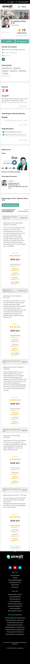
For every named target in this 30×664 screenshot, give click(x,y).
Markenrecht (13, 71)
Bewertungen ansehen (22, 35)
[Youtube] (15, 567)
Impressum (7, 56)
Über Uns (15, 572)
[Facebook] (10, 567)
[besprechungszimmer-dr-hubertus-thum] (8, 14)
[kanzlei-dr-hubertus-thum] (22, 14)
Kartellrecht (5, 71)
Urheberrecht (22, 71)
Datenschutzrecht (6, 68)
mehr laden (15, 547)
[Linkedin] (19, 567)
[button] (14, 163)
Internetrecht (16, 68)
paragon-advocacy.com (10, 53)
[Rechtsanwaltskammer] (3, 59)
